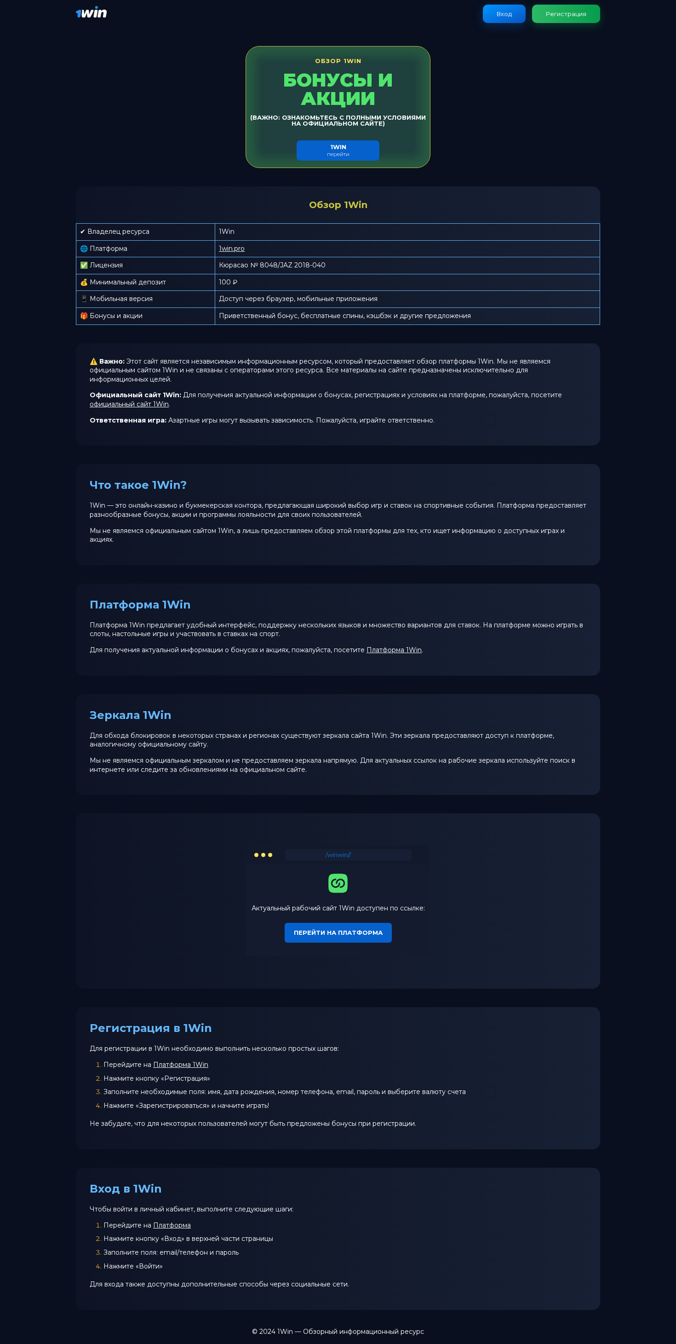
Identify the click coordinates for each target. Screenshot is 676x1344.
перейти (338, 150)
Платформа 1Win (394, 650)
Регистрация (566, 13)
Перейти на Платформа (338, 932)
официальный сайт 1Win (129, 404)
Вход (504, 13)
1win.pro (232, 248)
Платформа (172, 1225)
